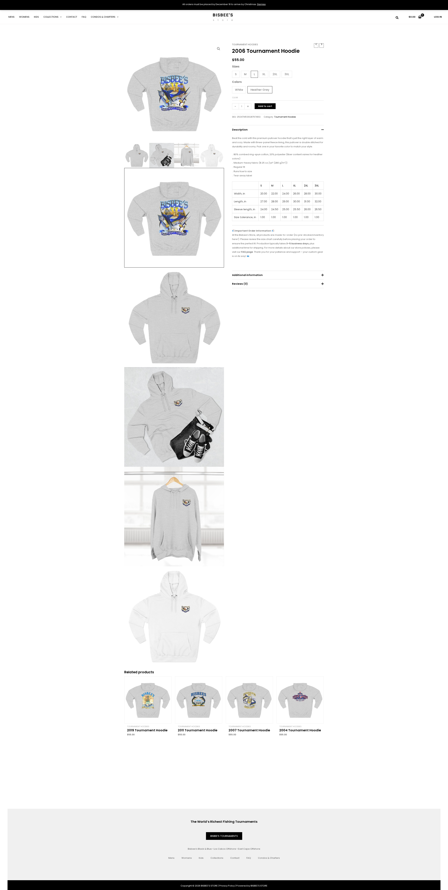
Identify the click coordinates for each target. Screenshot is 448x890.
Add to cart (265, 106)
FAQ (84, 17)
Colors (237, 82)
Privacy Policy (227, 885)
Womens (24, 17)
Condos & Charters (103, 17)
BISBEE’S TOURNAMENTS (224, 836)
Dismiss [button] (261, 4)
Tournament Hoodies (245, 44)
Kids (36, 17)
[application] (60, 17)
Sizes (235, 66)
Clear (235, 97)
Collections (50, 17)
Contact (71, 17)
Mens (11, 17)
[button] (397, 18)
